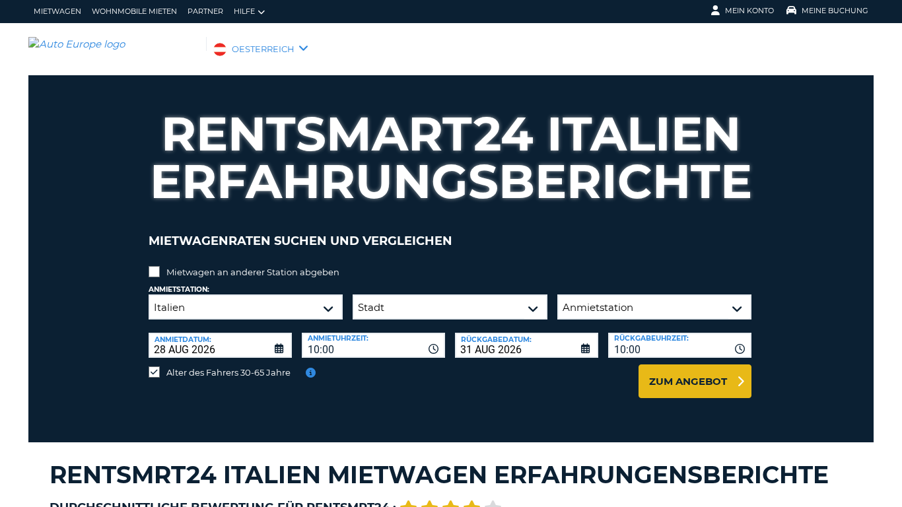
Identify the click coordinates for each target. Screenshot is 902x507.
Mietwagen (57, 11)
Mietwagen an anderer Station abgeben (252, 272)
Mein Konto (749, 10)
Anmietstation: (179, 289)
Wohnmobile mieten (134, 11)
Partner (205, 11)
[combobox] (373, 345)
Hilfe (244, 11)
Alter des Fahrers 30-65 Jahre (228, 372)
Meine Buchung (835, 10)
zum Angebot (688, 381)
